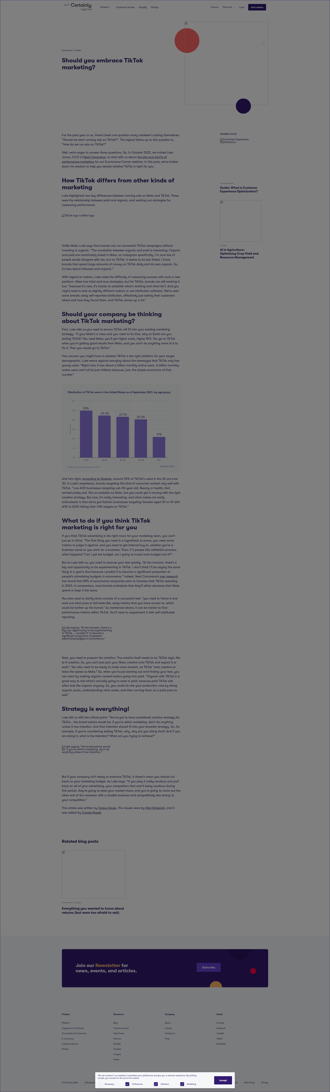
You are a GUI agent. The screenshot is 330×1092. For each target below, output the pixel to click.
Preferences (137, 1084)
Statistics (165, 1084)
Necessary (109, 1084)
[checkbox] (127, 1084)
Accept (223, 1080)
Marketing (191, 1084)
